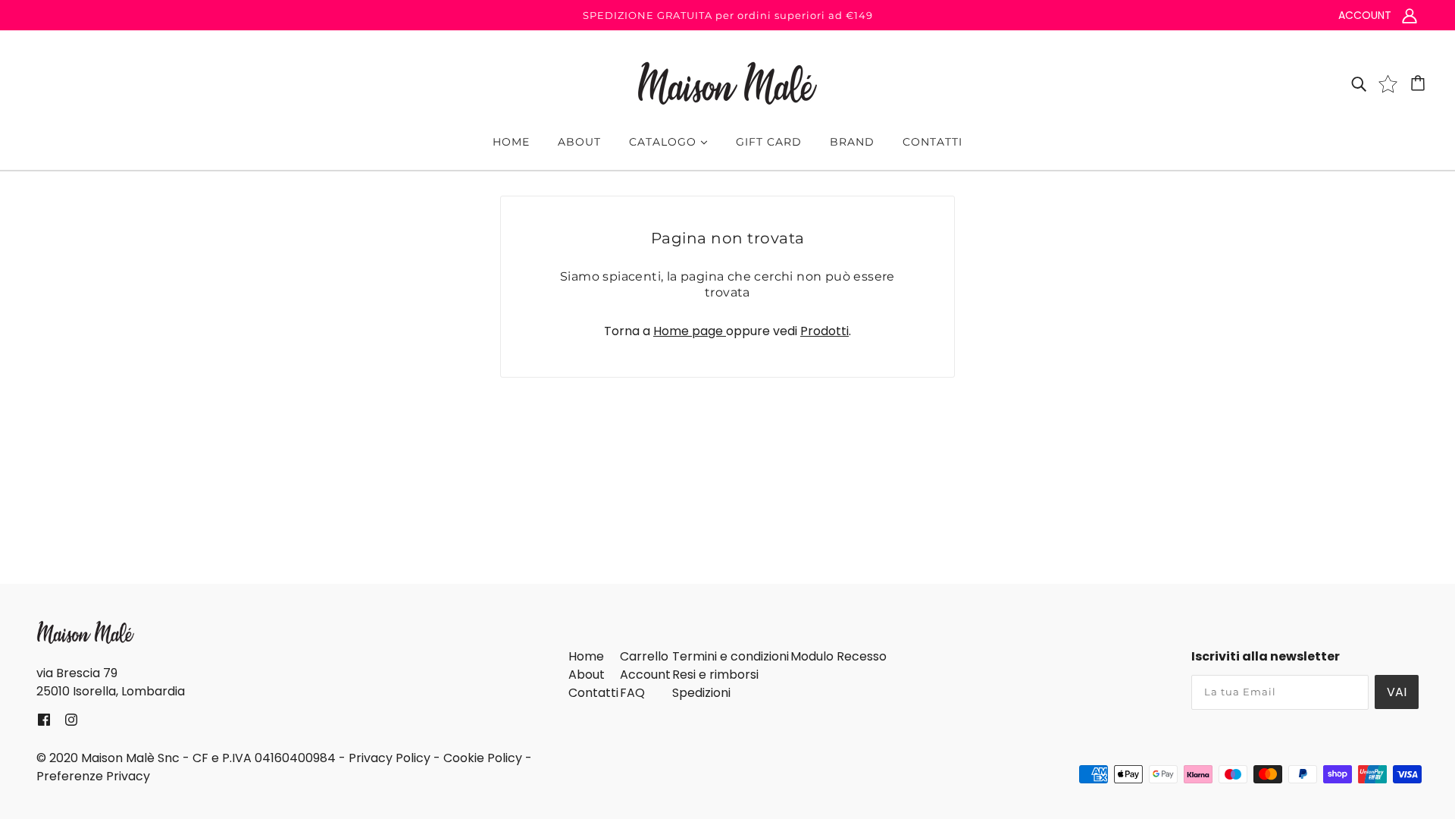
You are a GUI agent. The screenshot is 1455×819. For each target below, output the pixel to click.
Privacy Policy (389, 758)
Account (645, 674)
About (586, 674)
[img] (1358, 83)
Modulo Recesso (838, 656)
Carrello (644, 656)
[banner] (727, 82)
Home (586, 656)
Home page (689, 331)
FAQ (632, 692)
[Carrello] (1420, 83)
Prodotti (824, 331)
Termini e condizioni (730, 656)
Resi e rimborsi (715, 674)
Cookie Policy (482, 758)
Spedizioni (701, 692)
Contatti (593, 692)
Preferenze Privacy (93, 776)
